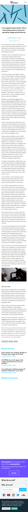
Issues (14, 365)
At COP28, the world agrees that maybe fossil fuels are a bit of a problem (12, 361)
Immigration (4, 341)
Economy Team (7, 356)
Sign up (24, 489)
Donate (14, 473)
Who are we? (7, 485)
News (14, 356)
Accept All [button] (14, 508)
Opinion (10, 341)
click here (18, 337)
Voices (19, 38)
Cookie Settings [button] (6, 508)
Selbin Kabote (12, 38)
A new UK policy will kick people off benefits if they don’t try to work (13, 370)
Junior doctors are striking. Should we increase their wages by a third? (14, 353)
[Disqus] (14, 399)
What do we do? (8, 480)
